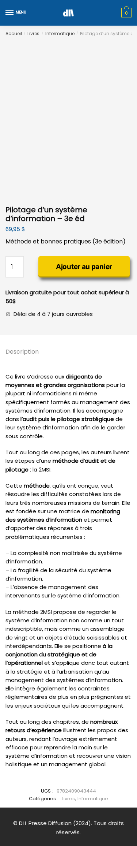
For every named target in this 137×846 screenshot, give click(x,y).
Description (22, 351)
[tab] (68, 352)
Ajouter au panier (84, 266)
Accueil (13, 33)
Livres (33, 33)
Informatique (60, 33)
